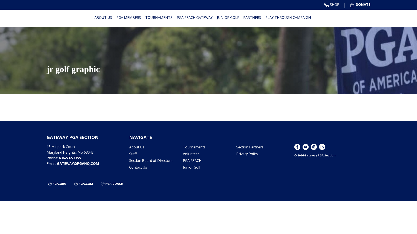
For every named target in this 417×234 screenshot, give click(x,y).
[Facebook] (297, 147)
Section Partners (249, 147)
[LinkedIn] (322, 147)
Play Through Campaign (288, 17)
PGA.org (59, 184)
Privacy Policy (247, 153)
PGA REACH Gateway (195, 17)
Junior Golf (228, 17)
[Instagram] (314, 147)
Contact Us (138, 167)
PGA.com (86, 184)
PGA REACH (192, 160)
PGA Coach (114, 184)
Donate (363, 4)
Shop (334, 4)
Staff (133, 153)
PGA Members (128, 17)
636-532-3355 (70, 158)
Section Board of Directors (150, 160)
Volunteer (191, 153)
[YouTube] (306, 147)
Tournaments (158, 17)
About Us (103, 17)
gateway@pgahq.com (78, 163)
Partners (252, 17)
